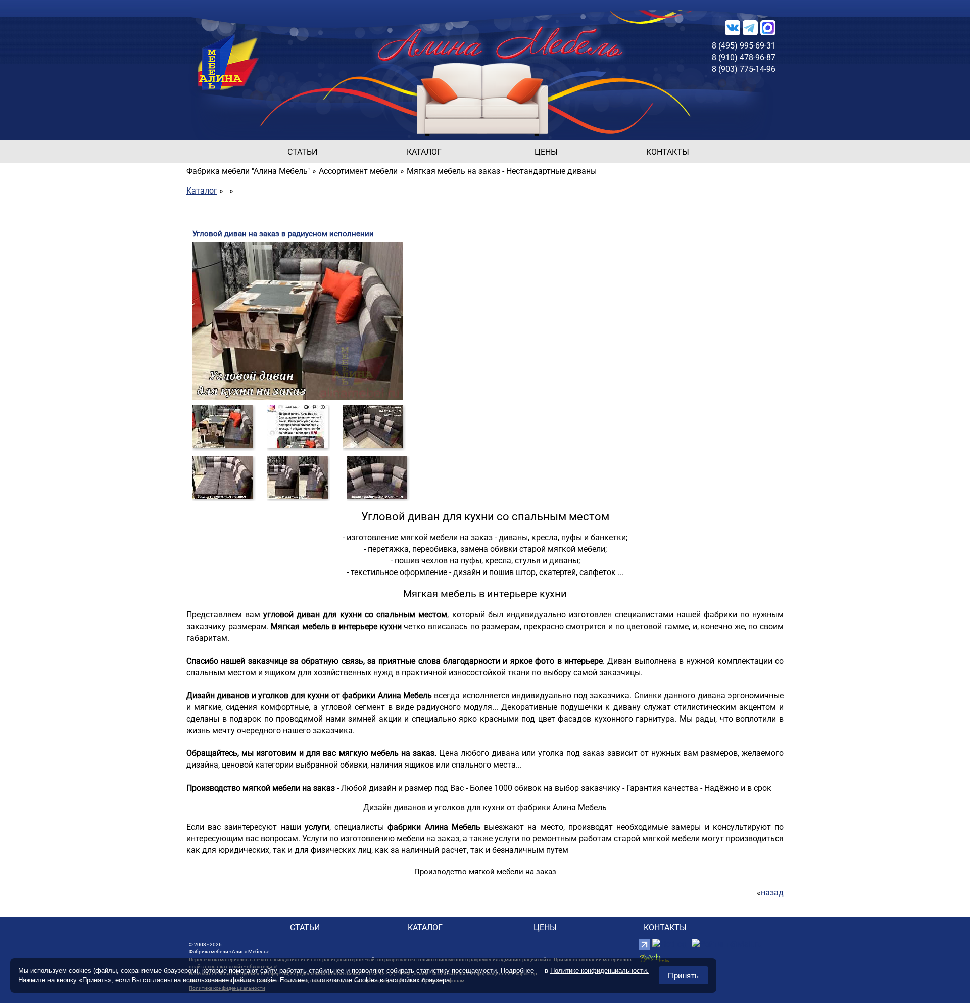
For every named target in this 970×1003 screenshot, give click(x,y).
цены (546, 152)
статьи (302, 152)
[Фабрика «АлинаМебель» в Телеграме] (750, 27)
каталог (424, 152)
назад (772, 892)
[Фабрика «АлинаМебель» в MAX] (768, 27)
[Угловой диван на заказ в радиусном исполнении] (222, 426)
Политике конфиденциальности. (599, 970)
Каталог (201, 191)
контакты (667, 152)
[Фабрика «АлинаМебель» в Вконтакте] (732, 27)
